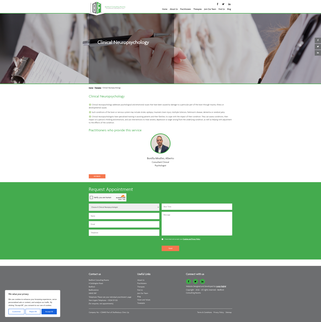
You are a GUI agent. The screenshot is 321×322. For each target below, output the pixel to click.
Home (164, 9)
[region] (32, 303)
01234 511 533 (112, 300)
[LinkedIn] (229, 4)
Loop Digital (221, 286)
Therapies (197, 9)
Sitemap (229, 312)
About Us (174, 9)
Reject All (33, 312)
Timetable (141, 303)
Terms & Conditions (204, 312)
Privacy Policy (219, 312)
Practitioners (185, 9)
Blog (229, 9)
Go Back (97, 176)
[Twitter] (223, 4)
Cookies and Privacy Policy (191, 239)
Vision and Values (143, 300)
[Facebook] (217, 4)
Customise (16, 312)
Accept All (49, 312)
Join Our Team (210, 9)
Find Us (222, 9)
